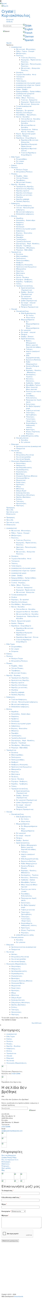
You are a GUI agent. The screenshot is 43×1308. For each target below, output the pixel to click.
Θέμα (4, 1204)
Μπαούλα (19, 235)
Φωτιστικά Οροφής (23, 459)
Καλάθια (24, 440)
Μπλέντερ (20, 489)
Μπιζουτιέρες (21, 53)
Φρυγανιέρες (21, 503)
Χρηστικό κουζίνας (28, 339)
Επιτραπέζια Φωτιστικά (25, 455)
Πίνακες (14, 174)
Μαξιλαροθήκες (22, 256)
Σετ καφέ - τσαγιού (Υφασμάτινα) (28, 304)
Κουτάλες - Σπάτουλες (30, 380)
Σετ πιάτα (30, 315)
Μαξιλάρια (20, 273)
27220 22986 (16, 1073)
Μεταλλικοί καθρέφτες (25, 212)
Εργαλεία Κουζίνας (33, 360)
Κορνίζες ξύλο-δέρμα (24, 112)
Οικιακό (14, 309)
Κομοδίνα (19, 218)
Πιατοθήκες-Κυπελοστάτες (31, 397)
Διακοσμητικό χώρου (23, 87)
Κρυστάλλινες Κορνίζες (25, 189)
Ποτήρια (24, 334)
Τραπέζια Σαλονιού (23, 241)
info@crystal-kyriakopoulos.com (12, 1131)
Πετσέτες (19, 275)
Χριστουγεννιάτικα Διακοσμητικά (28, 446)
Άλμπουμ (19, 197)
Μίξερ (18, 486)
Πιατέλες (19, 55)
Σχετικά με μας (12, 512)
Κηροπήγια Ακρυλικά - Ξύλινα (27, 637)
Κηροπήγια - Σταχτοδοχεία (26, 138)
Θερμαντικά (20, 480)
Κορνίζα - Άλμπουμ (18, 184)
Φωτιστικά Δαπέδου (23, 457)
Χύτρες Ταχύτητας (33, 431)
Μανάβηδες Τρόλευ (33, 385)
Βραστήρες (20, 474)
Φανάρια (19, 72)
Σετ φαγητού (26, 330)
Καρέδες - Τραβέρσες (24, 281)
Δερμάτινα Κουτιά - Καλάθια (27, 611)
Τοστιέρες (20, 501)
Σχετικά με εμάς (12, 522)
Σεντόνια (19, 254)
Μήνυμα (5, 1215)
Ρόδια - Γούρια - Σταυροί (25, 51)
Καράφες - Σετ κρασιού (25, 110)
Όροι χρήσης (6, 1168)
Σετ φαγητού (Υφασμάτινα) (26, 297)
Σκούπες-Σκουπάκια (23, 497)
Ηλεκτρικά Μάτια (22, 478)
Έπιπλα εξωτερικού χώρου (26, 229)
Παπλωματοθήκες (22, 260)
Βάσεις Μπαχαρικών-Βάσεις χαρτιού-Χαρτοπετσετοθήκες (33, 344)
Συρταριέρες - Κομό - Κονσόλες (27, 243)
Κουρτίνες (20, 271)
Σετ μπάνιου (25, 442)
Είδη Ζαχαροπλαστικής (33, 356)
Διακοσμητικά (16, 47)
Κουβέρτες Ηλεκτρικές (24, 265)
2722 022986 (6, 1126)
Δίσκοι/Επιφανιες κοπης (30, 436)
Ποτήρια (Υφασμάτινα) (29, 307)
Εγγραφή (9, 19)
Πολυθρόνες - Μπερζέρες (25, 248)
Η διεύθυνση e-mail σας (11, 1197)
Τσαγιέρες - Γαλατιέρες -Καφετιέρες (31, 419)
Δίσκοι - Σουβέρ (21, 89)
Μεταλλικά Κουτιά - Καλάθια (27, 614)
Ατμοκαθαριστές (22, 470)
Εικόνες (14, 165)
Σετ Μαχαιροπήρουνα (32, 323)
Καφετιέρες (20, 482)
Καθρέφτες (15, 203)
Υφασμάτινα (16, 252)
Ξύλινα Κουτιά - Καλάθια (30, 119)
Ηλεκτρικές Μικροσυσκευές (21, 461)
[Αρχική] (3, 3)
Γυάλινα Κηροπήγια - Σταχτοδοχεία (29, 154)
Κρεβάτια (19, 224)
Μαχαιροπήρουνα (27, 319)
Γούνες (19, 284)
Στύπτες (19, 499)
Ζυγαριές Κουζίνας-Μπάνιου (26, 476)
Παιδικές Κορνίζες (23, 201)
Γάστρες (29, 349)
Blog (3, 1170)
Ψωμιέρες (30, 434)
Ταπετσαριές (21, 81)
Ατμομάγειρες (21, 472)
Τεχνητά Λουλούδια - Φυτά (26, 74)
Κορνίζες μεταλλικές (24, 195)
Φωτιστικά (15, 450)
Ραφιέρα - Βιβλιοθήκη (24, 250)
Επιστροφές (6, 1162)
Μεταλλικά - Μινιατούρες (26, 49)
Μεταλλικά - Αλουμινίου (30, 104)
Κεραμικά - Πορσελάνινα (30, 102)
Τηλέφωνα (20, 77)
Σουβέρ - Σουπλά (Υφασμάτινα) (27, 293)
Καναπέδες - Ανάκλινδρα (25, 220)
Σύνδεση (9, 21)
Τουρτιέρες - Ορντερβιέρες (31, 413)
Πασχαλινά (20, 448)
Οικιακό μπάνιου (22, 438)
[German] (28, 36)
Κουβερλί (19, 262)
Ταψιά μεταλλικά (33, 410)
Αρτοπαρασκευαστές (24, 467)
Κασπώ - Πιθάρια (22, 136)
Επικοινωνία (10, 514)
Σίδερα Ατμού (21, 491)
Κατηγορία (6, 1211)
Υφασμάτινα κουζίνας (24, 286)
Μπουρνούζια (21, 269)
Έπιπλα (14, 216)
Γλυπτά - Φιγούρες (23, 96)
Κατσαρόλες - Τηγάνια (31, 375)
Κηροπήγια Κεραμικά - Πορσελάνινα (29, 145)
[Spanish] (28, 40)
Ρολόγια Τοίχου (22, 169)
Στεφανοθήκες (21, 159)
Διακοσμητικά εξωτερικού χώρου (28, 83)
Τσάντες (19, 79)
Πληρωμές (5, 1166)
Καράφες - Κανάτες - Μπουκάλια (33, 371)
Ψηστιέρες (20, 505)
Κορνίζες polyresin (22, 199)
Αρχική (8, 43)
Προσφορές (10, 508)
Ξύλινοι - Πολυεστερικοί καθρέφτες (24, 702)
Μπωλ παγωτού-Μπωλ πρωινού (32, 388)
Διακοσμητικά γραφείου (25, 93)
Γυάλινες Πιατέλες (28, 58)
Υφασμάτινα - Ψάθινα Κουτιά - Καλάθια (29, 130)
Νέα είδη (9, 510)
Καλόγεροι (20, 227)
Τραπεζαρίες (21, 239)
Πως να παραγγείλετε (10, 1160)
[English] (28, 29)
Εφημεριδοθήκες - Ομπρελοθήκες (28, 91)
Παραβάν (19, 237)
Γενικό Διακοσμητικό (23, 106)
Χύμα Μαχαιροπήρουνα (32, 327)
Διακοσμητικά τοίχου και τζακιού (28, 85)
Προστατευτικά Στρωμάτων (26, 267)
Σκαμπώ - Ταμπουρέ (23, 246)
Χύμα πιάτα (30, 317)
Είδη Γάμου (15, 157)
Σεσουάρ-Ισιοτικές (23, 493)
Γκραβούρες (20, 180)
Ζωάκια (19, 108)
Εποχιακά (15, 444)
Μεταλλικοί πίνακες (23, 182)
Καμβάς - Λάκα (22, 176)
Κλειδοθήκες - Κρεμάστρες (26, 115)
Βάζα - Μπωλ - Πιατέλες (25, 98)
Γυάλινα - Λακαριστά (29, 100)
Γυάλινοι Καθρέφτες (24, 205)
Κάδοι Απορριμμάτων (31, 363)
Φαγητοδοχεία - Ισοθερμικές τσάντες (32, 425)
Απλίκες (19, 453)
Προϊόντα (9, 45)
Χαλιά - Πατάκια (22, 277)
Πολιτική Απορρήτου (9, 1155)
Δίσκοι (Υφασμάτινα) (29, 300)
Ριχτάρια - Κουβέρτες (24, 279)
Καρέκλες (20, 222)
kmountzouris (18, 1296)
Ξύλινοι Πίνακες (22, 178)
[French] (27, 33)
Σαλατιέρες (30, 404)
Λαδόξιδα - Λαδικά (33, 383)
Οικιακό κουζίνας (22, 311)
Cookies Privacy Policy (9, 1157)
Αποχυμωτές (20, 465)
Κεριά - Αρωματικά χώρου (26, 134)
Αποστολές (6, 1164)
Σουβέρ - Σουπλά (27, 336)
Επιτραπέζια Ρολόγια (24, 172)
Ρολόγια (14, 167)
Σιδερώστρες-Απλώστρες (25, 495)
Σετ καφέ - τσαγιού (28, 332)
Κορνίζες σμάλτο (22, 191)
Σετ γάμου (20, 161)
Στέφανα (19, 163)
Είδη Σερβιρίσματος (28, 313)
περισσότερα (36, 1023)
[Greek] (27, 25)
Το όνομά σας (7, 1190)
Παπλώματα (21, 258)
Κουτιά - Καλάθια (22, 117)
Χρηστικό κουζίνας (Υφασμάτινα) (28, 289)
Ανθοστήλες (20, 231)
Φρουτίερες (30, 429)
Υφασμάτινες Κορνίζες (25, 186)
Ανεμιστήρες (21, 463)
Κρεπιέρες (20, 484)
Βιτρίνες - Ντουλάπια (24, 233)
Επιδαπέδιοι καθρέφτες (25, 214)
